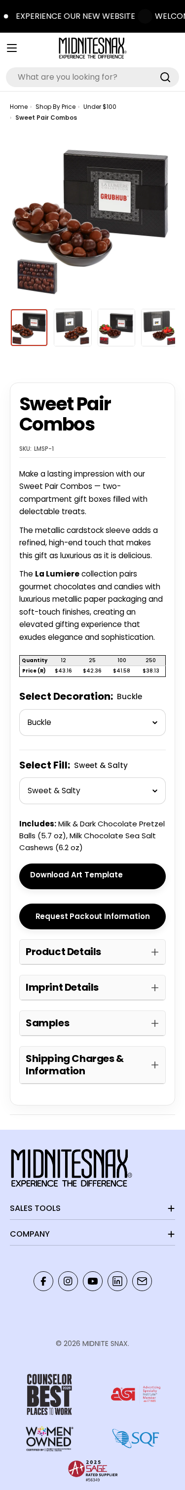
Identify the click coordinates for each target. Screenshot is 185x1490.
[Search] (165, 77)
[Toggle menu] (12, 48)
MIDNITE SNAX (105, 1343)
